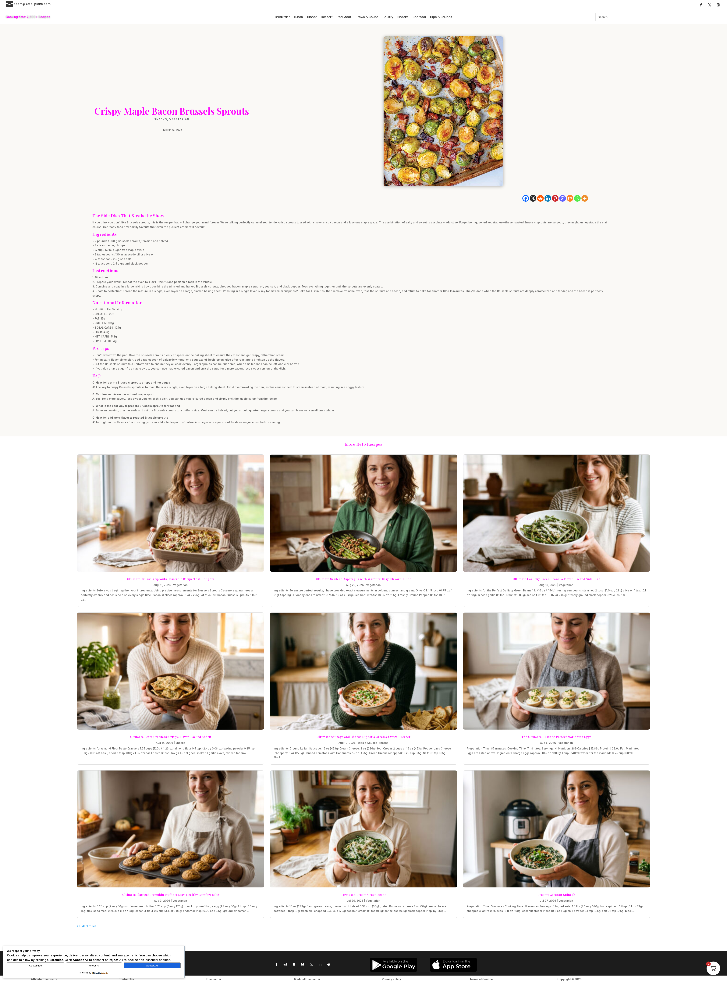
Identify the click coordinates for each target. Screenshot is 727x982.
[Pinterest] (555, 198)
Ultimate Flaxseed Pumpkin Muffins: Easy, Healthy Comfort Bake (170, 895)
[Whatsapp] (577, 198)
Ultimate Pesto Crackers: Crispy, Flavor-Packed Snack (170, 737)
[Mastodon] (562, 198)
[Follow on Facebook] (701, 5)
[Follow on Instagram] (718, 5)
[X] (533, 198)
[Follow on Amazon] (294, 964)
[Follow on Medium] (303, 964)
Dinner (312, 17)
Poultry (388, 17)
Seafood (419, 17)
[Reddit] (540, 198)
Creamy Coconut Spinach (556, 895)
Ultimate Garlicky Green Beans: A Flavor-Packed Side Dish (556, 579)
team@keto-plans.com (32, 4)
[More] (584, 198)
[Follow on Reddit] (329, 964)
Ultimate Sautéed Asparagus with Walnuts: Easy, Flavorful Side (363, 579)
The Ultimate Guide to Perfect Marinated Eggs (556, 737)
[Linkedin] (547, 198)
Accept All (152, 965)
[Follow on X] (710, 5)
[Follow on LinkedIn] (320, 964)
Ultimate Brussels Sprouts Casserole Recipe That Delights (170, 579)
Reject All (94, 965)
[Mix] (570, 198)
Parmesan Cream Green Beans (363, 895)
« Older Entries (86, 926)
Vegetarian (179, 119)
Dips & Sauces (441, 17)
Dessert (327, 17)
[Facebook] (525, 198)
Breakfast (282, 17)
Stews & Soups (367, 17)
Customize (35, 965)
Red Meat (344, 17)
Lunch (298, 17)
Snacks (403, 17)
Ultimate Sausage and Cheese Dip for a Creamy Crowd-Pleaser (363, 737)
